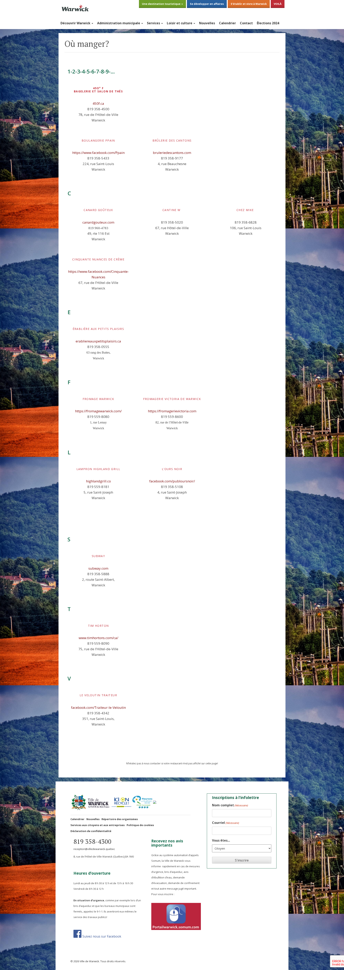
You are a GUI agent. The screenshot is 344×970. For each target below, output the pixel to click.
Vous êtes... (221, 840)
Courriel (225, 822)
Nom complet (230, 805)
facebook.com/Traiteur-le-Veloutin (98, 707)
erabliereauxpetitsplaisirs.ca (98, 341)
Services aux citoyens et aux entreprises (97, 825)
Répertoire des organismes (120, 819)
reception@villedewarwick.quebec (94, 849)
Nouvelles (207, 23)
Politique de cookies (140, 825)
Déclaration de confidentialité (90, 831)
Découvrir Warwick (76, 23)
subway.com (98, 568)
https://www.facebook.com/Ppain (98, 152)
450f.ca (98, 103)
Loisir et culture (180, 23)
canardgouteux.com (98, 222)
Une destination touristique (161, 4)
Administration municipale (119, 23)
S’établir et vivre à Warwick (249, 4)
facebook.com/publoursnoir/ (172, 481)
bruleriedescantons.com (172, 152)
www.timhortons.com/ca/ (98, 638)
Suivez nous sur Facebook (101, 936)
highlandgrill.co (98, 481)
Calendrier (227, 23)
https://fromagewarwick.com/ (98, 411)
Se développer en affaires (207, 4)
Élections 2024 (268, 23)
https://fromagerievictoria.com (172, 411)
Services (154, 23)
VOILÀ (277, 4)
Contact (246, 23)
